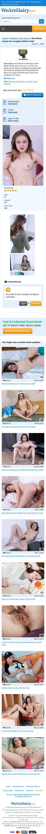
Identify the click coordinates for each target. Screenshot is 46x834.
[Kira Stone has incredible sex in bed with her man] (23, 492)
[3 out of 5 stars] (27, 90)
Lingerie (29, 81)
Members (29, 790)
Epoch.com (16, 822)
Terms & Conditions (33, 786)
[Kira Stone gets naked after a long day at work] (23, 535)
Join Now (36, 303)
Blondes (12, 81)
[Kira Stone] (23, 155)
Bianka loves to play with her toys (15, 688)
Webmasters (19, 790)
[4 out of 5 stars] (30, 90)
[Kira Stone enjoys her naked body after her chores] (23, 449)
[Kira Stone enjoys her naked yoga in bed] (23, 363)
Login (23, 303)
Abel (13, 78)
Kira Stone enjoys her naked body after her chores (23, 470)
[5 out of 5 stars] (33, 90)
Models (13, 38)
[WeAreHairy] (23, 803)
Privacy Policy (8, 790)
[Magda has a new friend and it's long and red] (23, 753)
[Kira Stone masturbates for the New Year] (23, 406)
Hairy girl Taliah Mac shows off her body (18, 599)
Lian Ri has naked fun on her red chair (18, 731)
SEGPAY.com (9, 826)
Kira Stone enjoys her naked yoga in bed (18, 383)
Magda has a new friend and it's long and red (20, 774)
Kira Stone (24, 38)
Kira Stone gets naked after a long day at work (21, 556)
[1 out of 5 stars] (22, 90)
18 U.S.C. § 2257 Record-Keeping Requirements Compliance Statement (23, 795)
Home (5, 38)
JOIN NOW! (39, 28)
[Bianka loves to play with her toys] (23, 667)
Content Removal (23, 828)
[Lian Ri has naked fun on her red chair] (23, 710)
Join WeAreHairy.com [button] (17, 331)
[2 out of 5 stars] (25, 90)
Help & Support (18, 786)
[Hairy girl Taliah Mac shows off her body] (23, 578)
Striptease (20, 81)
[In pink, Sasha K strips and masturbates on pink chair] (23, 621)
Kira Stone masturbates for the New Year (18, 426)
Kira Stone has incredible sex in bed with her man (22, 513)
